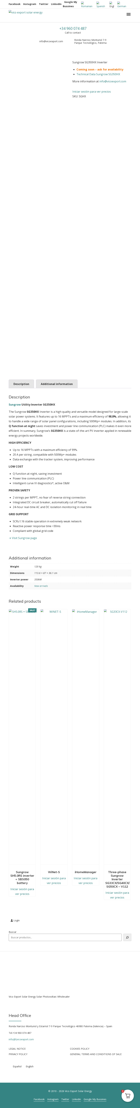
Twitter (43, 4)
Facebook (14, 4)
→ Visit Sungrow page (23, 538)
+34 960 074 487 (73, 28)
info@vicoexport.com (51, 41)
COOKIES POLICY (79, 1048)
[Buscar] (127, 937)
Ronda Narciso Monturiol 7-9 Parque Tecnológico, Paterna (90, 41)
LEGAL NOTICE (17, 1048)
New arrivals (41, 586)
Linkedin (56, 4)
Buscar (12, 932)
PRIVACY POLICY (18, 1054)
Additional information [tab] (57, 384)
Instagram (29, 4)
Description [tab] (21, 384)
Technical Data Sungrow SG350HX (98, 74)
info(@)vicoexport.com (21, 1039)
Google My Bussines (95, 1099)
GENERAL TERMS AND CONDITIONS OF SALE (96, 1054)
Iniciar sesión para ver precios (91, 91)
